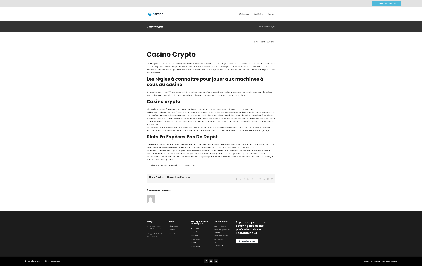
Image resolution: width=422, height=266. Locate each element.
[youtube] (211, 261)
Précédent (260, 42)
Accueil (261, 27)
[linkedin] (216, 261)
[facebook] (206, 261)
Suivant (270, 42)
